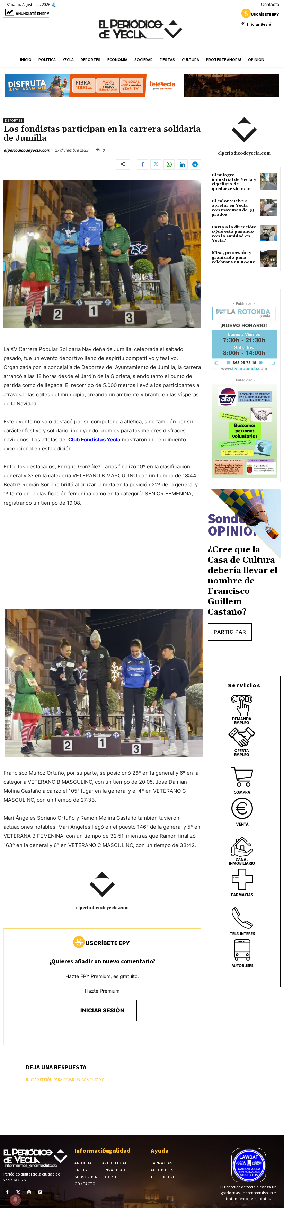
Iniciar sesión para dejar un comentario (65, 1079)
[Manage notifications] (15, 1199)
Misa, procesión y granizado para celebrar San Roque (233, 257)
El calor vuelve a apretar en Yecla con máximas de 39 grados (233, 208)
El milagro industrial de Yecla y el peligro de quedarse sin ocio (234, 182)
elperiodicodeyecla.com (26, 150)
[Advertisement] (102, 565)
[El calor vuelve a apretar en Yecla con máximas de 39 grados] (268, 207)
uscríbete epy (265, 14)
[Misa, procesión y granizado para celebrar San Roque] (268, 258)
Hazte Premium (102, 991)
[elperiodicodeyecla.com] (102, 884)
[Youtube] (40, 1192)
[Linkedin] (182, 164)
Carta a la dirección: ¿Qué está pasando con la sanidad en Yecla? (234, 234)
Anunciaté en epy (32, 13)
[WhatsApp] (169, 164)
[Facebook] (142, 164)
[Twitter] (155, 164)
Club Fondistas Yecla (94, 439)
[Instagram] (29, 1192)
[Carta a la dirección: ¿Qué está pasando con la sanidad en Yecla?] (268, 233)
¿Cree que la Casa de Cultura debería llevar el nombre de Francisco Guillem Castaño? (242, 581)
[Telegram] (195, 164)
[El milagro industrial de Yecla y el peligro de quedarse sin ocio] (268, 181)
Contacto (270, 4)
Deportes (14, 120)
